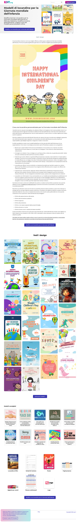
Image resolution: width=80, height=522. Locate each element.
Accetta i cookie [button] (7, 518)
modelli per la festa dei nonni (28, 184)
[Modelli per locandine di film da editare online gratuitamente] (13, 462)
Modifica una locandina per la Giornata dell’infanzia (19, 29)
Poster (49, 471)
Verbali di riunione (31, 471)
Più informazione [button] (11, 515)
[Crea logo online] (49, 483)
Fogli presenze (67, 471)
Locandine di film (13, 471)
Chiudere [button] (15, 518)
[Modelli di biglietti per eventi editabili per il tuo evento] (13, 487)
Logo (49, 490)
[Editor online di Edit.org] (8, 2)
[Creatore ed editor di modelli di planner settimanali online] (31, 481)
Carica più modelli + (40, 396)
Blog (39, 511)
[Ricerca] (61, 2)
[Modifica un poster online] (49, 462)
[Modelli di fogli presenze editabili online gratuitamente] (67, 465)
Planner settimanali (31, 490)
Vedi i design (40, 37)
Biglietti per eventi (13, 490)
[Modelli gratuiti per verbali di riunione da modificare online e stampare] (31, 462)
